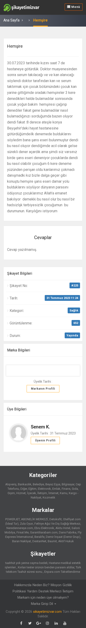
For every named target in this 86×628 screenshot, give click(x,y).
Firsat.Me (23, 532)
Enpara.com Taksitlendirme (62, 571)
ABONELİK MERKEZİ (34, 519)
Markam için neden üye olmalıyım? (43, 597)
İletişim (42, 493)
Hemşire (40, 20)
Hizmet (21, 493)
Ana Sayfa (11, 20)
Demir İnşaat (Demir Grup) (63, 537)
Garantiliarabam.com (44, 532)
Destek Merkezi (50, 591)
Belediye (38, 484)
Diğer (23, 488)
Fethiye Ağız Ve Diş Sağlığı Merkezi (57, 523)
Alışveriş (11, 484)
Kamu (63, 493)
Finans (66, 488)
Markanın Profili (43, 388)
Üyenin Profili (45, 440)
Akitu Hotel (62, 528)
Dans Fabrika (67, 532)
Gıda (75, 488)
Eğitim (32, 488)
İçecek (31, 493)
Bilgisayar (68, 484)
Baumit (52, 541)
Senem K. (40, 427)
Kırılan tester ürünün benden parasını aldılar (46, 567)
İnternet (53, 493)
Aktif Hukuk (66, 541)
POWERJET (12, 519)
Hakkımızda (22, 585)
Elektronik (44, 488)
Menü (75, 7)
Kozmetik (49, 497)
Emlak (56, 488)
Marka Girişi (39, 604)
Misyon (56, 585)
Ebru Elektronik (44, 528)
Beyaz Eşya (52, 484)
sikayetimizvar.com (47, 612)
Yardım (32, 591)
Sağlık (73, 310)
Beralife (39, 537)
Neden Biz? (41, 585)
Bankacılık (24, 484)
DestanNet (39, 541)
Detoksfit (55, 519)
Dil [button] (52, 604)
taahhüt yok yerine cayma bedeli (26, 563)
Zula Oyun (26, 523)
